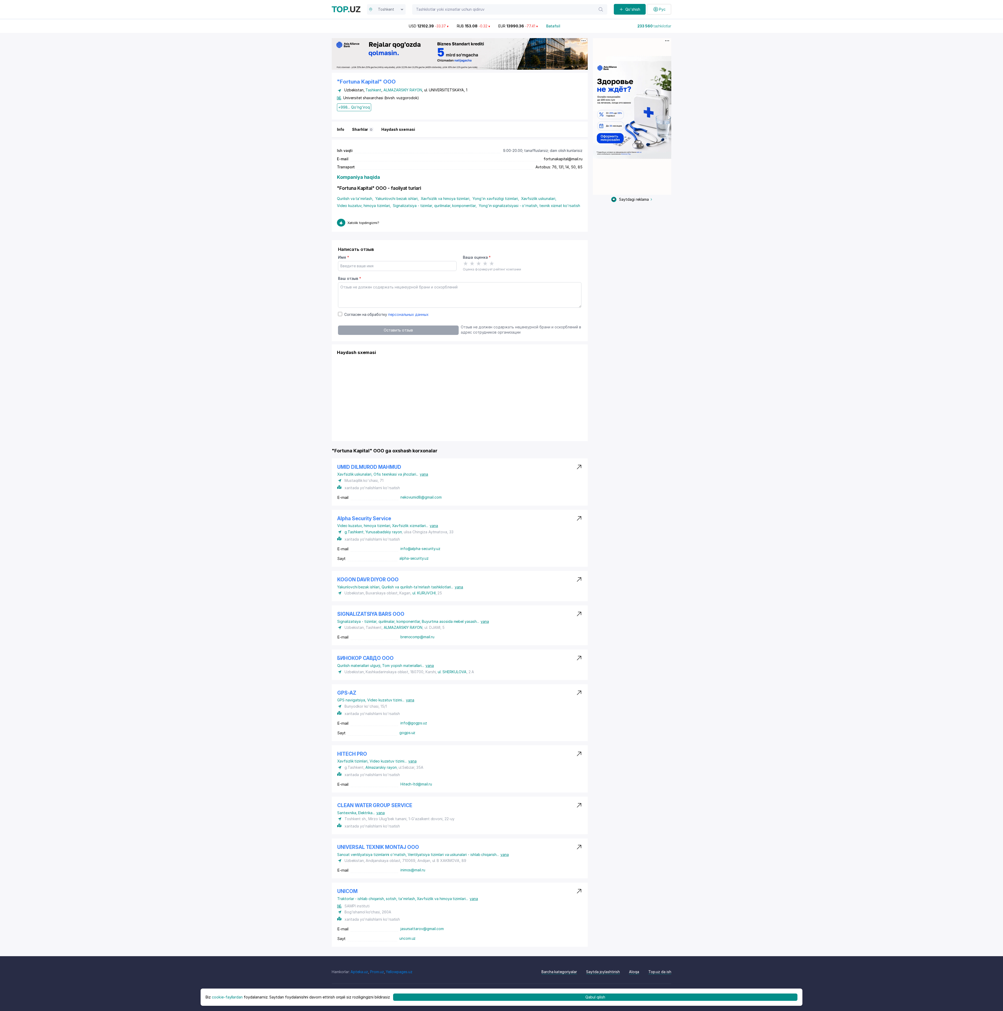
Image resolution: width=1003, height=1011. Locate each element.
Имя (343, 257)
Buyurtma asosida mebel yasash (450, 621)
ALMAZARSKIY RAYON (402, 90)
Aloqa (634, 971)
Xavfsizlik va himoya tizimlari (445, 198)
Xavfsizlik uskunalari (538, 198)
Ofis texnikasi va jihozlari (396, 474)
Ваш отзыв (349, 278)
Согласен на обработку (386, 314)
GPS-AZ (346, 693)
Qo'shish (632, 9)
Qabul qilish (595, 997)
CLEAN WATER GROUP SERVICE (374, 805)
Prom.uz (377, 971)
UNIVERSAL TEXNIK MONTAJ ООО (378, 847)
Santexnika (347, 813)
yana (424, 474)
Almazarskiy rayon (380, 767)
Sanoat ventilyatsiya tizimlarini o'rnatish (372, 854)
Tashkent (373, 90)
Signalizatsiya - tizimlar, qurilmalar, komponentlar (434, 205)
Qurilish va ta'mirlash (355, 198)
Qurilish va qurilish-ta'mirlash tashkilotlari (417, 587)
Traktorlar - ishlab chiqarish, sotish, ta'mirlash (377, 898)
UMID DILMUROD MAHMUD (369, 467)
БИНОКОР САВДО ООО (365, 658)
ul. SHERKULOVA (452, 672)
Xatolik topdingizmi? (363, 223)
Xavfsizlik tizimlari (353, 761)
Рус (662, 9)
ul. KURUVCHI (423, 593)
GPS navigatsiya (352, 700)
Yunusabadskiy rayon (383, 532)
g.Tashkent (354, 532)
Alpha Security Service (364, 519)
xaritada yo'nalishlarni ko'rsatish (372, 488)
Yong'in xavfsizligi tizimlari (496, 198)
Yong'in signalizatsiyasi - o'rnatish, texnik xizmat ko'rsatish (529, 205)
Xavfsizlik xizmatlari (410, 525)
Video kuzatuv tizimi (385, 700)
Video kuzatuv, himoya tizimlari (364, 205)
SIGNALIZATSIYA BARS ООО (370, 614)
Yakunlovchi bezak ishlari (397, 198)
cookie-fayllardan (227, 997)
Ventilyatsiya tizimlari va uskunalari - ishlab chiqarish (453, 854)
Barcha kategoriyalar (559, 971)
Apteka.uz (359, 971)
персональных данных (408, 314)
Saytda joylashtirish (603, 971)
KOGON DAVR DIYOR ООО (368, 580)
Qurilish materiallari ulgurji (359, 665)
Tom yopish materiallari (403, 665)
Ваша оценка (477, 257)
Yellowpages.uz (399, 971)
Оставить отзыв (398, 330)
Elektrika (366, 813)
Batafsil (553, 26)
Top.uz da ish (659, 971)
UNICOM (347, 891)
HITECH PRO (352, 754)
